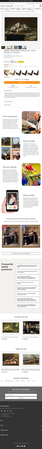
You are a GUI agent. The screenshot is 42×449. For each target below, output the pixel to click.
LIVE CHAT (13, 3)
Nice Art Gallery (7, 6)
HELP (8, 3)
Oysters (28, 380)
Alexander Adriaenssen (7, 11)
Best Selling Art (30, 9)
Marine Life (23, 380)
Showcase (37, 8)
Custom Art (24, 9)
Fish (2, 380)
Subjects (13, 8)
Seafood (33, 380)
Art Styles (7, 9)
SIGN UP (36, 3)
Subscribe (21, 397)
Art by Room (18, 9)
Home (2, 11)
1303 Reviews (10, 57)
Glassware (17, 380)
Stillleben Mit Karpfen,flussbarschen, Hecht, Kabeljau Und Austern (23, 11)
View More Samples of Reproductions (21, 253)
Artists (2, 8)
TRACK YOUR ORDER (30, 3)
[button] (2, 29)
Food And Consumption (9, 380)
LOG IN (40, 3)
